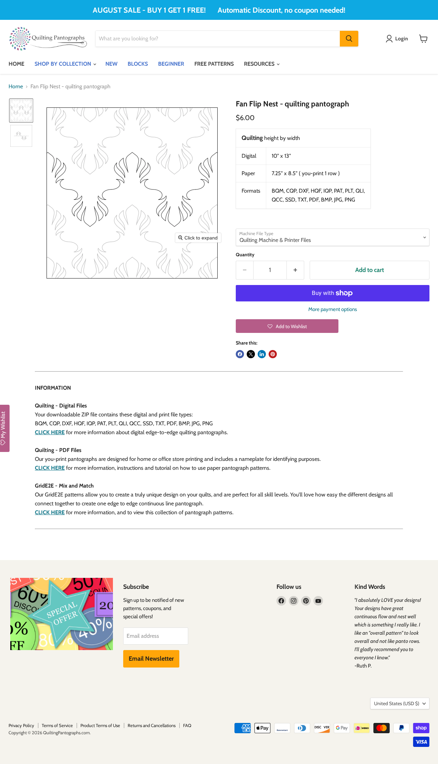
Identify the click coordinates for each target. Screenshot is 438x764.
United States (396, 703)
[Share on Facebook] (240, 354)
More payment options (332, 309)
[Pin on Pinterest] (273, 354)
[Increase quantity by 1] (295, 270)
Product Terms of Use (100, 725)
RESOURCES (260, 64)
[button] (21, 110)
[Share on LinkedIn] (262, 354)
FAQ (187, 725)
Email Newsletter (151, 658)
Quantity (245, 254)
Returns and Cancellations (152, 725)
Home (16, 86)
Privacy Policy (21, 725)
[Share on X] (251, 354)
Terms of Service (57, 725)
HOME (16, 64)
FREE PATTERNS (214, 64)
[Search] (349, 39)
